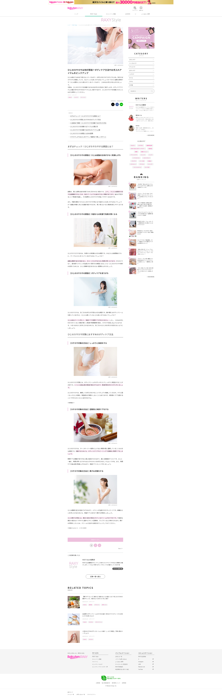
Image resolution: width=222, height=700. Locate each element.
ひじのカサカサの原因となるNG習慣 (81, 133)
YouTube (140, 669)
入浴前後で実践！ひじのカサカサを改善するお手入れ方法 (88, 123)
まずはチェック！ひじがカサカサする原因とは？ (85, 116)
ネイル (131, 78)
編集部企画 (149, 145)
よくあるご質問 (146, 14)
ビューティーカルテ (97, 664)
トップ (76, 14)
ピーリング (83, 97)
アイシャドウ (134, 155)
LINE (139, 664)
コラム (131, 81)
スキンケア (132, 59)
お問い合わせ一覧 (80, 694)
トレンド (143, 155)
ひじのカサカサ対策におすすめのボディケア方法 (85, 119)
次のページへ (95, 540)
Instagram (140, 661)
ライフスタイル (137, 167)
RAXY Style (93, 14)
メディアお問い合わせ (121, 659)
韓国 (136, 151)
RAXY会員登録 (142, 656)
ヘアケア (131, 74)
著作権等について (116, 683)
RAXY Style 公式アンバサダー (138, 148)
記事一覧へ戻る (95, 576)
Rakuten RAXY (75, 8)
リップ (150, 155)
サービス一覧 (71, 694)
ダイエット (97, 604)
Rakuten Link (141, 666)
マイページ (95, 661)
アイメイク (132, 67)
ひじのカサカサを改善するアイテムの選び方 (84, 126)
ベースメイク (132, 63)
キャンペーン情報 (111, 14)
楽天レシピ (104, 604)
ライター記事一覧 (118, 568)
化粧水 (149, 161)
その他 (131, 85)
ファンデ (150, 164)
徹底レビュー (144, 151)
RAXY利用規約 (119, 666)
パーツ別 (142, 161)
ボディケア (74, 95)
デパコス (142, 164)
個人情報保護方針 (106, 683)
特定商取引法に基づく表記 (122, 669)
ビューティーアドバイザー (99, 666)
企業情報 (98, 683)
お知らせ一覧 (118, 656)
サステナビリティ (91, 694)
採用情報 (124, 683)
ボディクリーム (99, 622)
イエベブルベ (146, 158)
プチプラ (134, 161)
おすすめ (91, 622)
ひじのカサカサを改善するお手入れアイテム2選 (85, 130)
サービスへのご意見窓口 (121, 664)
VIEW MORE (150, 135)
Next (120, 548)
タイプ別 (147, 167)
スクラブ (76, 97)
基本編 (90, 604)
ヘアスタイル (136, 158)
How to (70, 97)
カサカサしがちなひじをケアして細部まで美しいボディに (88, 137)
